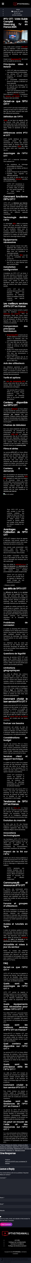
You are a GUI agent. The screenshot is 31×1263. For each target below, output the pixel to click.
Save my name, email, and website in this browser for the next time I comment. (15, 1219)
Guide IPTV (16, 1146)
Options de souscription (6, 1148)
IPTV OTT (16, 94)
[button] (3, 4)
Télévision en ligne (20, 1150)
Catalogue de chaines (11, 1145)
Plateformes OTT (19, 1148)
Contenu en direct (23, 1145)
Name (2, 1197)
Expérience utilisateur (6, 1146)
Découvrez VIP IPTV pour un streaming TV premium (16, 1162)
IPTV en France (24, 1146)
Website (2, 1210)
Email (2, 1204)
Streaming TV (10, 1150)
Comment (3, 1178)
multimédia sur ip (21, 564)
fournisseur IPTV (16, 59)
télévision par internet (12, 96)
